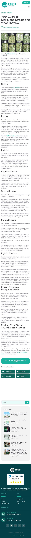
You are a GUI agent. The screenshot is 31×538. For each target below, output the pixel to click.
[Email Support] (3, 514)
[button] (28, 7)
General (4, 13)
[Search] (27, 402)
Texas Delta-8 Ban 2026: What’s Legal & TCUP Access (18, 443)
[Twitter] (11, 525)
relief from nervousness (12, 135)
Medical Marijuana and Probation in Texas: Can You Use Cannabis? (19, 413)
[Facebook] (7, 525)
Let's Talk (10, 518)
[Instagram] (19, 525)
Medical (9, 13)
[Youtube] (15, 525)
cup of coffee (16, 87)
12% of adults (11, 54)
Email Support (11, 512)
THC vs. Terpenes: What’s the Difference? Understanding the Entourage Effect (18, 428)
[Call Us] (3, 520)
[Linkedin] (23, 525)
